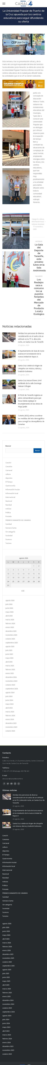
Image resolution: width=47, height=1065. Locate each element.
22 (34, 577)
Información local (38, 222)
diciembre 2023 (11, 723)
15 (34, 574)
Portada (8, 516)
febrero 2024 (10, 715)
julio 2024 (9, 696)
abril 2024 (9, 708)
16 (39, 574)
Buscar (8, 446)
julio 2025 (9, 650)
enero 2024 (10, 719)
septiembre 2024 (12, 689)
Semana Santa (11, 528)
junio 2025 (9, 654)
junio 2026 (9, 608)
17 (8, 577)
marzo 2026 (10, 620)
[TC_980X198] (23, 87)
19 (18, 577)
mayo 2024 (9, 704)
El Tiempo (9, 482)
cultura (41, 219)
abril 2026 (9, 616)
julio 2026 (9, 604)
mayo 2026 (9, 612)
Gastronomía (10, 486)
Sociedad (41, 224)
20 (23, 577)
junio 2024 (9, 700)
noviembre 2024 (11, 681)
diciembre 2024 (11, 677)
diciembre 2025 (11, 631)
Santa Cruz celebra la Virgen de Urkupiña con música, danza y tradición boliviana (30, 368)
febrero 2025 (10, 669)
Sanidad (9, 524)
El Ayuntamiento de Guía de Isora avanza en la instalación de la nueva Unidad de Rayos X (31, 354)
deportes (9, 478)
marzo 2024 (10, 712)
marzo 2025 (10, 666)
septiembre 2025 (12, 643)
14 (28, 574)
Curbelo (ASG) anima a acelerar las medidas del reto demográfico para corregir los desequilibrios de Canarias (31, 419)
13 (23, 574)
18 (13, 577)
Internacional (10, 497)
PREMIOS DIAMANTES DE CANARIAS (18, 520)
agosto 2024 (10, 692)
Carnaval (9, 470)
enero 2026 (10, 627)
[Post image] (9, 337)
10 (8, 574)
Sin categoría (10, 532)
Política (8, 512)
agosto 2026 (10, 600)
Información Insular (13, 489)
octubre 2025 (10, 639)
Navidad (9, 505)
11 (13, 574)
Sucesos (9, 539)
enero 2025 (10, 673)
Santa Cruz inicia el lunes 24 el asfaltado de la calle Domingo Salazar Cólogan (29, 383)
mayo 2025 (9, 658)
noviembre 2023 (11, 727)
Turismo (8, 543)
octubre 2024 (10, 685)
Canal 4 (8, 463)
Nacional (9, 501)
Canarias (9, 466)
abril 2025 (9, 662)
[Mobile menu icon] (3, 3)
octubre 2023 (10, 731)
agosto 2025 (10, 646)
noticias (34, 224)
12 (18, 574)
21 (28, 577)
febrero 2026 (10, 623)
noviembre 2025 (11, 635)
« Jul (22, 590)
